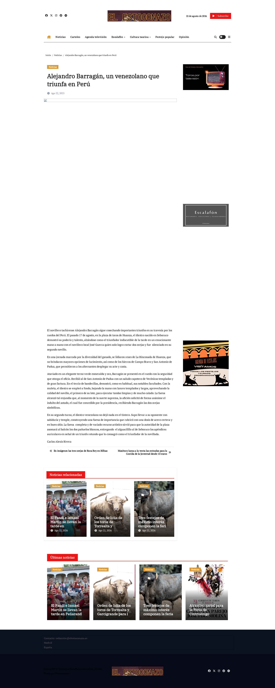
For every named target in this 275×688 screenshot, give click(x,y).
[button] (229, 37)
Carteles (75, 37)
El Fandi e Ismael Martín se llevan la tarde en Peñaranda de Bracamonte (65, 526)
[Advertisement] (111, 303)
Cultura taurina (139, 37)
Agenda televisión (96, 37)
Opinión (184, 37)
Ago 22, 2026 (61, 530)
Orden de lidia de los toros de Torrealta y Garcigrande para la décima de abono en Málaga (114, 614)
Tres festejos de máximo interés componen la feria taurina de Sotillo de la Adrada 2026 (153, 526)
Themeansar (62, 673)
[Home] (49, 37)
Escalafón (118, 37)
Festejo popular (164, 37)
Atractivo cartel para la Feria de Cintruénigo (206, 609)
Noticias (61, 37)
